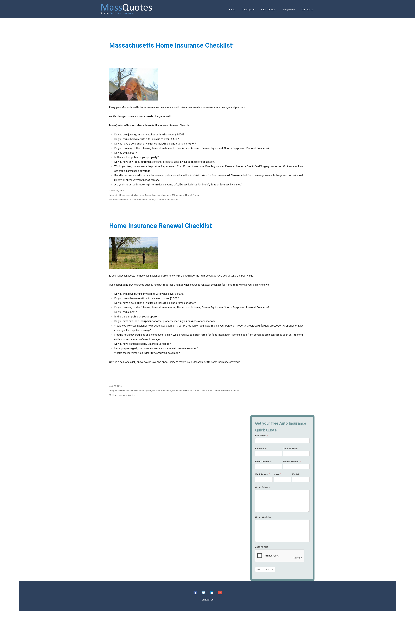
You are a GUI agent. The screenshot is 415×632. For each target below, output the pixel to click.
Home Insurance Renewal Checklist (160, 226)
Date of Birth (290, 448)
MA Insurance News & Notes (185, 195)
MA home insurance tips (166, 199)
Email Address (263, 461)
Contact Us (307, 9)
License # (261, 448)
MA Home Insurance (161, 195)
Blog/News (289, 9)
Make (277, 474)
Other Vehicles (263, 517)
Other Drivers (262, 487)
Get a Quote (248, 9)
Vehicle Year (262, 474)
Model (296, 474)
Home (232, 9)
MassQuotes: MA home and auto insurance (220, 390)
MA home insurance (118, 199)
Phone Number (292, 461)
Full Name (261, 435)
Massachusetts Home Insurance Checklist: (171, 45)
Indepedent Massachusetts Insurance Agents (130, 195)
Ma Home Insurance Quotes (141, 199)
